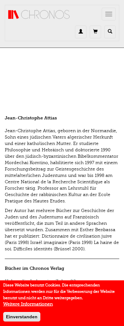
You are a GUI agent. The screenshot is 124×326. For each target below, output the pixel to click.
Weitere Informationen (28, 304)
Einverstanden (22, 316)
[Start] (39, 15)
